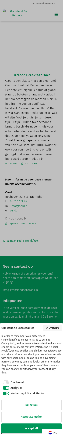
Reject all (31, 405)
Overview (54, 327)
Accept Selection (31, 416)
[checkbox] (12, 382)
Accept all (31, 428)
